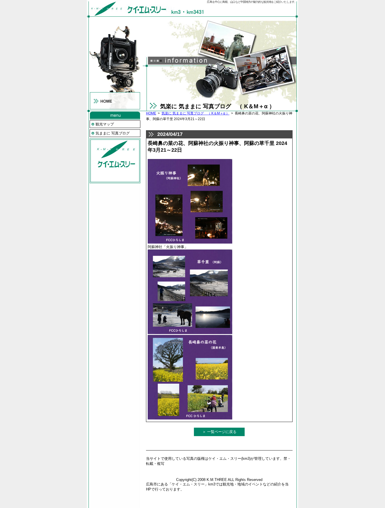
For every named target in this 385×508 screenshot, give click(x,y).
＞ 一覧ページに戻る (219, 432)
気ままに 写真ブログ (113, 133)
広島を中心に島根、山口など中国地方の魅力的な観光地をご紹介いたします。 (252, 1)
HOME (151, 113)
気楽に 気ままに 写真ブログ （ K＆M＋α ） (195, 113)
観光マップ (105, 124)
